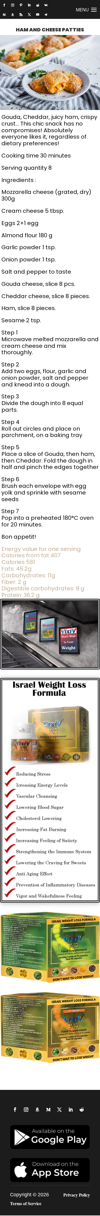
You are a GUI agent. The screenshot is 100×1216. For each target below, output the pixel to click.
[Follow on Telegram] (46, 15)
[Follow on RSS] (21, 15)
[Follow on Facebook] (4, 5)
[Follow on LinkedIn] (29, 5)
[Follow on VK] (46, 5)
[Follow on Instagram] (12, 5)
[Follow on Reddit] (37, 5)
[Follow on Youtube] (37, 15)
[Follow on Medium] (4, 15)
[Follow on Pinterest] (21, 5)
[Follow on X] (29, 15)
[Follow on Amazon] (12, 15)
